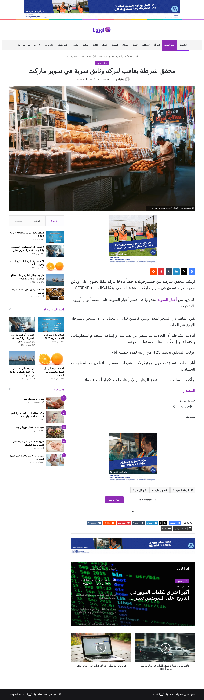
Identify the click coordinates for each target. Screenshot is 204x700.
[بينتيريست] (161, 271)
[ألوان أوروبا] (102, 30)
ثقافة (95, 45)
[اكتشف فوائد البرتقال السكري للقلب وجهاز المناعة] (55, 265)
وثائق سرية (139, 490)
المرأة (157, 45)
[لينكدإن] (176, 271)
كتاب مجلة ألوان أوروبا (37, 694)
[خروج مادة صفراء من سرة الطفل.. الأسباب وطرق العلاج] (55, 446)
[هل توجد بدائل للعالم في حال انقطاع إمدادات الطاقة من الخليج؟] (55, 280)
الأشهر (36, 220)
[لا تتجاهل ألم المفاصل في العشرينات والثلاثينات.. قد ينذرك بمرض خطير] (55, 251)
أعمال (105, 45)
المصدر (189, 390)
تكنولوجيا (49, 45)
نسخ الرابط (114, 499)
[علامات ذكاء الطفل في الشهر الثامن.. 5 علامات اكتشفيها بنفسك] (55, 417)
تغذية (135, 45)
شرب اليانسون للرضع (34, 398)
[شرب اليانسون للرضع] (55, 403)
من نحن (52, 694)
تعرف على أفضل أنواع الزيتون (30, 427)
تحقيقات (146, 45)
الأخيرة (54, 220)
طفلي (75, 45)
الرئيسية (183, 45)
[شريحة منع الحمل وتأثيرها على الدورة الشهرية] (55, 460)
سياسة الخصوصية (17, 694)
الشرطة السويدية (182, 490)
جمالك (125, 45)
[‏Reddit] (153, 271)
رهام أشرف (119, 79)
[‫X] (184, 271)
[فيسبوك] (192, 271)
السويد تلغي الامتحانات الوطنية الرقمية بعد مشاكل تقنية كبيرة (159, 595)
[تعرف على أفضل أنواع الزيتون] (55, 432)
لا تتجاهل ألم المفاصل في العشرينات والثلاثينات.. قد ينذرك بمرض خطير (23, 338)
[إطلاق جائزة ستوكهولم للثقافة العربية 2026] (55, 237)
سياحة (85, 45)
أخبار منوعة (63, 45)
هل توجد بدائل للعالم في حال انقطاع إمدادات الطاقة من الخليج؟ (22, 371)
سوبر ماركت (158, 490)
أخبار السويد (169, 45)
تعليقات (18, 220)
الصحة (115, 45)
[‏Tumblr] (169, 271)
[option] (133, 594)
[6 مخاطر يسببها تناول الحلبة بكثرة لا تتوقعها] (55, 294)
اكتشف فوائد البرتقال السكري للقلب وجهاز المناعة (54, 371)
